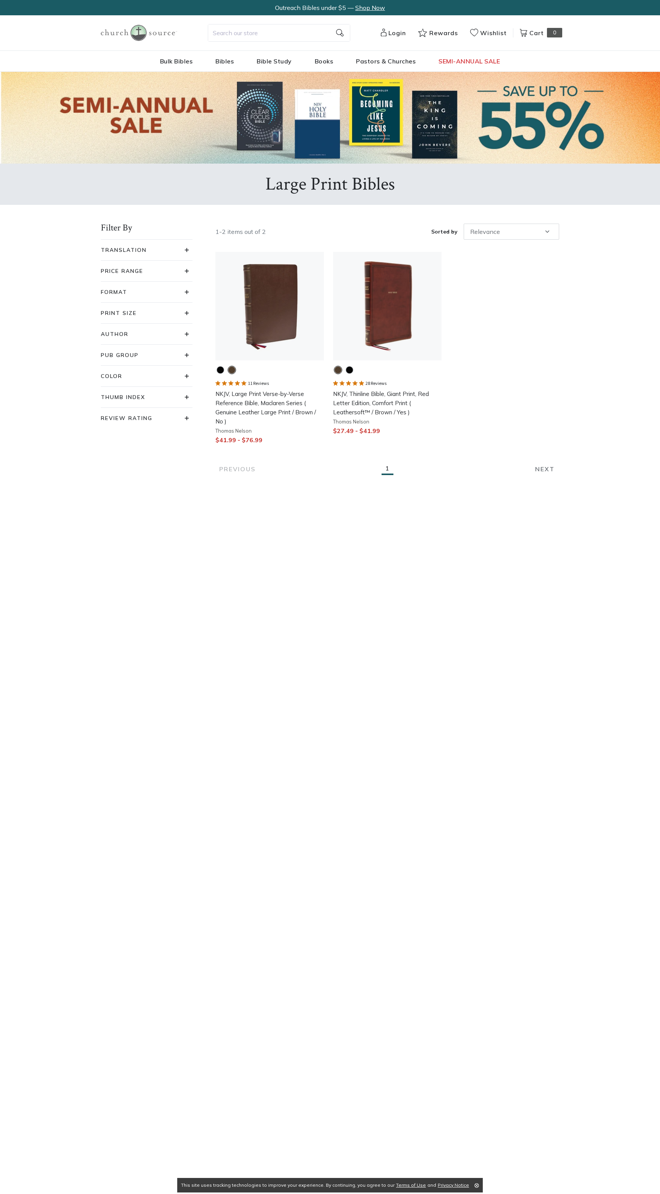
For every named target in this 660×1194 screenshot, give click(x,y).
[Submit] (340, 33)
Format (114, 292)
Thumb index (123, 397)
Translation (124, 250)
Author (114, 334)
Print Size (119, 313)
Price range (122, 271)
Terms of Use (411, 1185)
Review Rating (126, 418)
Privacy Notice (453, 1185)
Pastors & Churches (386, 61)
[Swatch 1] (220, 370)
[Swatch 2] (232, 370)
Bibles (224, 61)
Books (324, 61)
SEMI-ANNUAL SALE (469, 61)
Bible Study (274, 61)
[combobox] (279, 33)
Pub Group (120, 355)
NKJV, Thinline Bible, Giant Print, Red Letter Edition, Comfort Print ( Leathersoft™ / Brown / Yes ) (381, 403)
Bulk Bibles (176, 61)
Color (111, 376)
